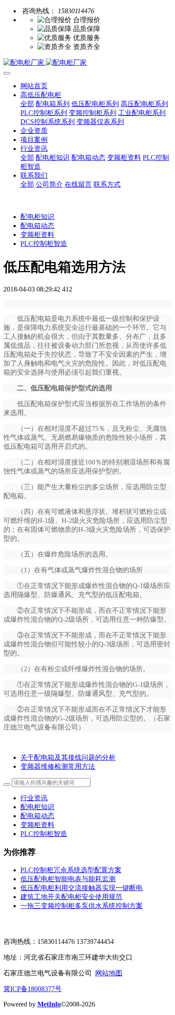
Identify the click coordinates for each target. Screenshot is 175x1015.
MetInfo (49, 1004)
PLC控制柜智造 (43, 243)
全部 (27, 103)
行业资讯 (34, 798)
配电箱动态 (37, 225)
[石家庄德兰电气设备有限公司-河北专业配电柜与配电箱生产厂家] (87, 62)
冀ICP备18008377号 (32, 988)
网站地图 (108, 973)
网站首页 (34, 85)
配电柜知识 (37, 216)
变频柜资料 (37, 234)
